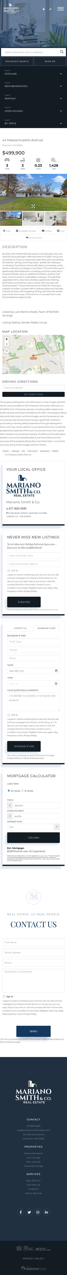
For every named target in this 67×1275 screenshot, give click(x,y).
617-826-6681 (18, 508)
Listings (15, 451)
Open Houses (14, 111)
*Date (10, 665)
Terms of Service (31, 758)
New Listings (33, 1161)
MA (23, 451)
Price (10, 800)
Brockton (45, 451)
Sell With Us (33, 1184)
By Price (10, 123)
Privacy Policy (30, 591)
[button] (62, 52)
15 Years (28, 791)
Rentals (10, 98)
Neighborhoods (16, 86)
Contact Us (12, 516)
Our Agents (25, 516)
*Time (10, 678)
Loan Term (13, 784)
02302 (55, 451)
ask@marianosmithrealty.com (33, 1130)
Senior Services (33, 1193)
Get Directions (33, 394)
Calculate (33, 837)
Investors (33, 1189)
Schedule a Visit (46, 628)
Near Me (50, 61)
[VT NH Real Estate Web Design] (33, 1268)
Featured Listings (33, 1166)
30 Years (15, 791)
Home (5, 451)
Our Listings (33, 1157)
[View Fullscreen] (6, 350)
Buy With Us (34, 1180)
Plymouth (33, 451)
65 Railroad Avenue (33, 1136)
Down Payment (15, 811)
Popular (11, 73)
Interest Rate (14, 821)
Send (33, 1031)
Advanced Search (17, 61)
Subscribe (24, 601)
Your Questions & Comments (22, 690)
